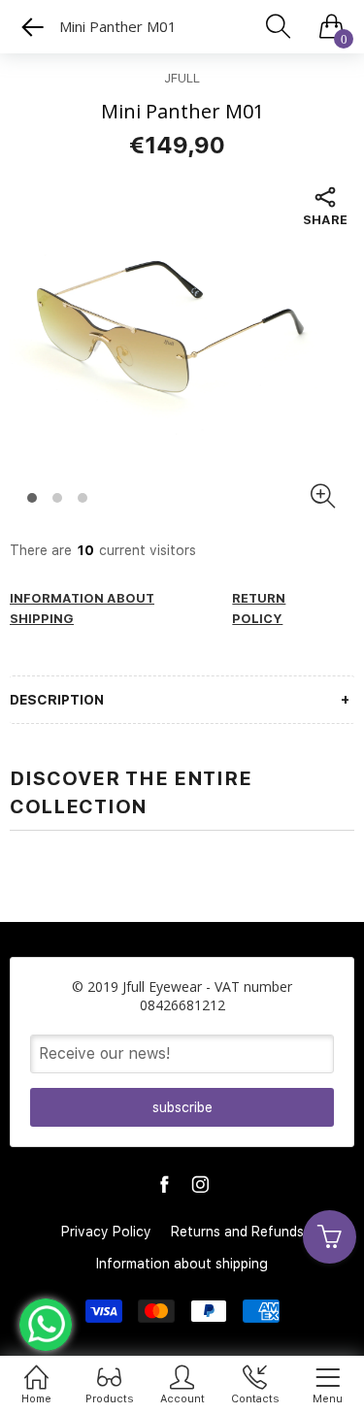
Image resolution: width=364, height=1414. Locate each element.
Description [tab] (57, 700)
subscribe (182, 1107)
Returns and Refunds (237, 1231)
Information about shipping (182, 1263)
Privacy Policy (106, 1231)
